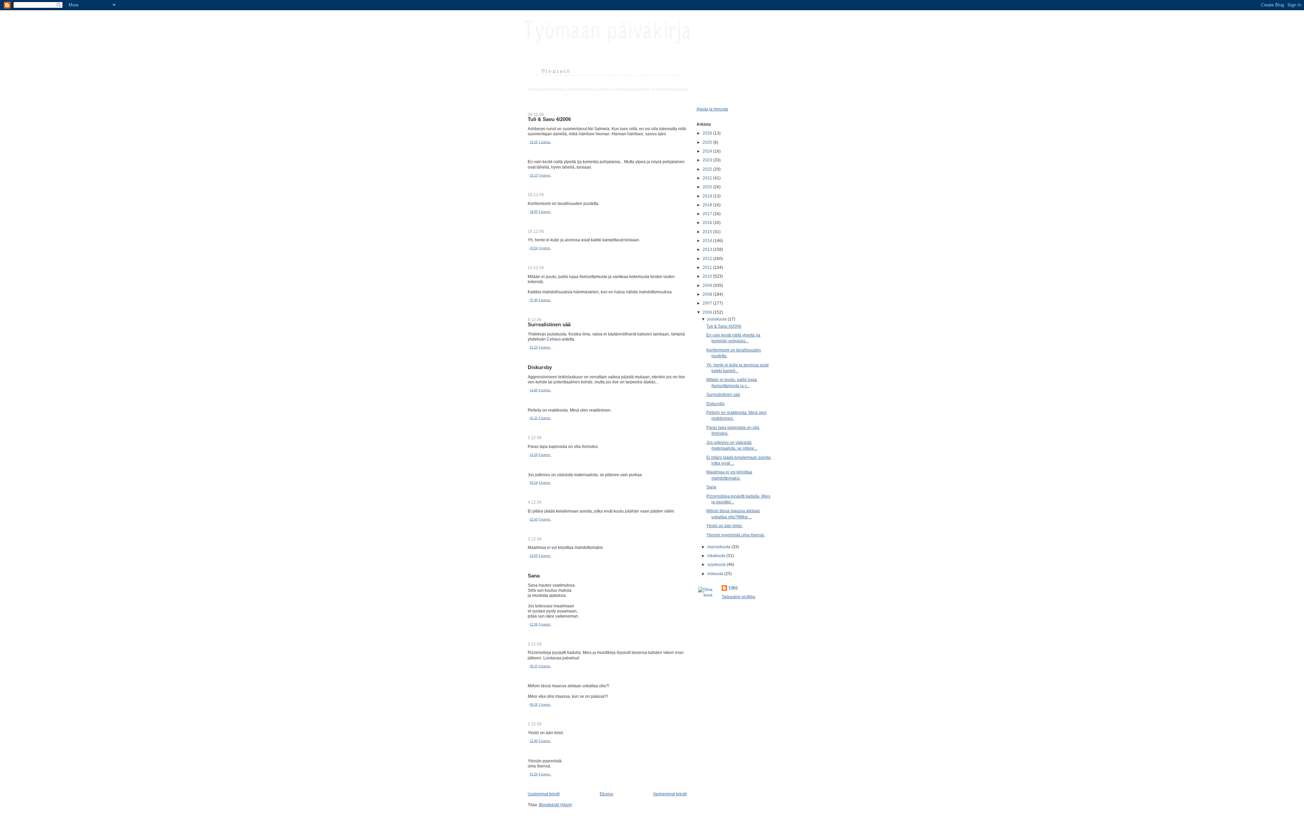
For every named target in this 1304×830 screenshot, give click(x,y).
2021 (708, 178)
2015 (708, 231)
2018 (708, 205)
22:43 (534, 519)
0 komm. (545, 175)
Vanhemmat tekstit (670, 794)
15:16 (534, 142)
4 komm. (545, 482)
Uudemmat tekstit (544, 794)
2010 (708, 276)
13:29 (534, 454)
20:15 (534, 666)
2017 (708, 213)
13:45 (534, 390)
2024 (708, 151)
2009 (708, 285)
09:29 (534, 704)
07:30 (534, 300)
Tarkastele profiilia (738, 596)
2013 (708, 249)
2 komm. (545, 704)
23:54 (534, 248)
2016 (708, 222)
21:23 (534, 347)
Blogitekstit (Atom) (555, 804)
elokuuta (715, 573)
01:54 (534, 774)
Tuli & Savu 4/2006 (549, 119)
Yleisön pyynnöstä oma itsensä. (735, 535)
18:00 (534, 211)
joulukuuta (717, 319)
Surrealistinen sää (549, 324)
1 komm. (545, 142)
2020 (708, 187)
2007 (708, 303)
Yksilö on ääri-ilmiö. (724, 525)
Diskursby (540, 367)
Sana (534, 575)
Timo (733, 587)
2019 (708, 196)
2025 (708, 142)
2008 (708, 294)
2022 (708, 169)
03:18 (534, 482)
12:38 (534, 624)
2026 (708, 133)
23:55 (534, 555)
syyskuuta (717, 564)
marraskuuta (719, 546)
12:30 (534, 741)
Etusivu (606, 794)
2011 (708, 267)
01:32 (534, 418)
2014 (708, 240)
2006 (708, 312)
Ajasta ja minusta (712, 109)
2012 (708, 258)
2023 (708, 160)
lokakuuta (716, 555)
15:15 (534, 175)
